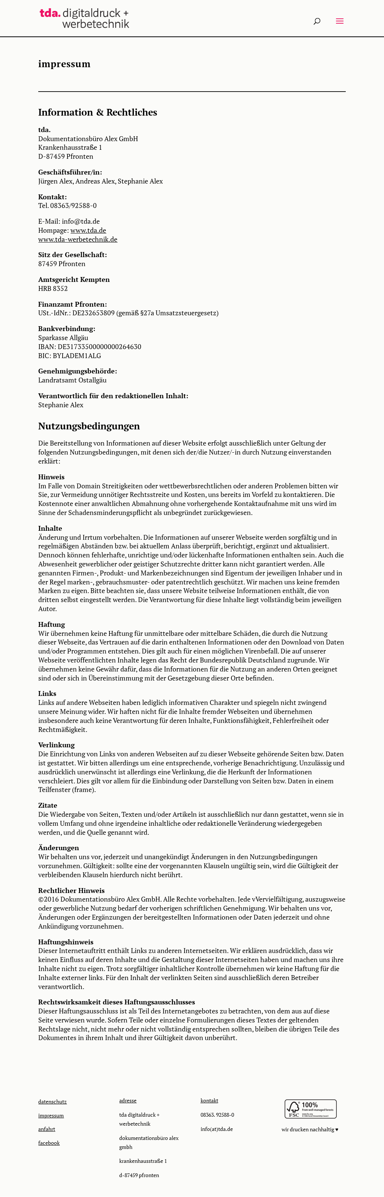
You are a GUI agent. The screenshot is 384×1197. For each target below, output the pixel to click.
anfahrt (46, 1128)
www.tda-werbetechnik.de (77, 239)
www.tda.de (88, 230)
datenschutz (52, 1101)
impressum (51, 1115)
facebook (49, 1142)
